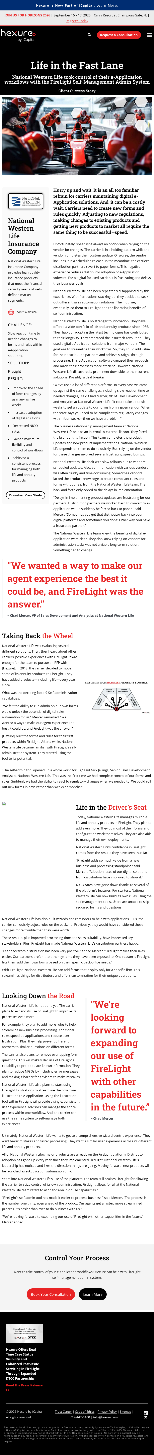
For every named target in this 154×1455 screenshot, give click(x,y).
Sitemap (125, 1411)
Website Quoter (69, 1375)
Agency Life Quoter (71, 1355)
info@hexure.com (105, 1417)
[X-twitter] (146, 1417)
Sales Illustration (99, 1349)
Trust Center (63, 1411)
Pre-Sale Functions (101, 1334)
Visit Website (27, 312)
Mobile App (65, 1347)
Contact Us (126, 1383)
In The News (127, 1369)
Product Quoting (99, 1342)
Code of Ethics (84, 1411)
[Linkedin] (146, 1413)
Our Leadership (129, 1342)
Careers (123, 1376)
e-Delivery (94, 1363)
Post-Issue (95, 1371)
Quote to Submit (69, 1382)
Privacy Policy (107, 1411)
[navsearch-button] (89, 35)
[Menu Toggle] (150, 35)
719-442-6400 (80, 1417)
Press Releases (129, 1362)
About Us (125, 1334)
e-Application (97, 1356)
